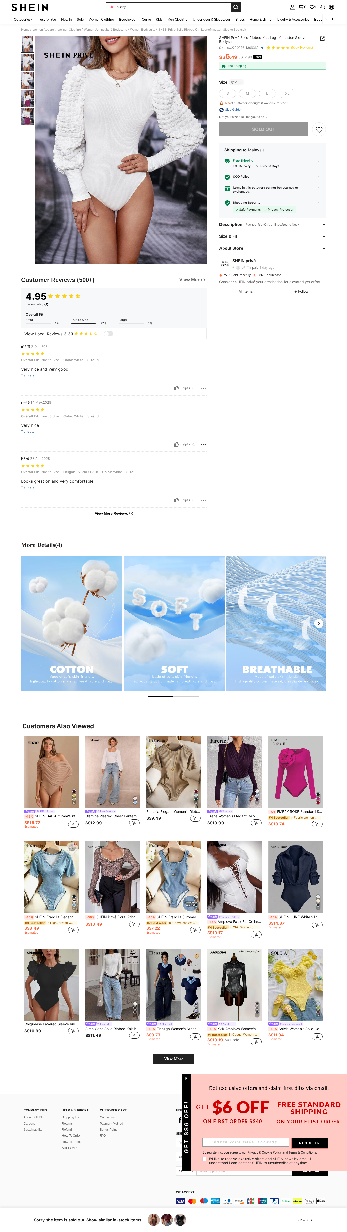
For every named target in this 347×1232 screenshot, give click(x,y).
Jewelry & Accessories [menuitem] (293, 19)
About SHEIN (33, 1117)
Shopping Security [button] (246, 203)
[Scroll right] (332, 19)
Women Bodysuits (142, 29)
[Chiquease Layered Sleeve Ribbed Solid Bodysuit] (51, 985)
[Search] (236, 7)
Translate (27, 375)
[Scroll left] (326, 19)
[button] (323, 7)
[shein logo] (29, 7)
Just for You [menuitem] (47, 19)
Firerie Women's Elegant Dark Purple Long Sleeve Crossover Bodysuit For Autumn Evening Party (234, 816)
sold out (263, 129)
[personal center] (292, 7)
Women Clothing (69, 29)
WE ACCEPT (185, 1192)
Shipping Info (71, 1117)
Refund (67, 1129)
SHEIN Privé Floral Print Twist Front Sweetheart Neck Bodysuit (113, 917)
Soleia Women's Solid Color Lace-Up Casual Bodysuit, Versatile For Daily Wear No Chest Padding (296, 1029)
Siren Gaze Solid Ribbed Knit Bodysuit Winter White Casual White (112, 1029)
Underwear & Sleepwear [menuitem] (211, 19)
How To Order (71, 1136)
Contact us (107, 1117)
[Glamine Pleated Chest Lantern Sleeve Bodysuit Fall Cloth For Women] (112, 772)
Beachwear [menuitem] (128, 19)
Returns (67, 1123)
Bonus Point (108, 1129)
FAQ (103, 1136)
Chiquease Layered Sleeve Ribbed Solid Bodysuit (51, 1024)
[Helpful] (176, 388)
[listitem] (51, 784)
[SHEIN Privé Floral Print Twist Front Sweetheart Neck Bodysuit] (112, 877)
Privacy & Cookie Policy (264, 1152)
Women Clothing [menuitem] (101, 19)
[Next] (318, 623)
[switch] (108, 333)
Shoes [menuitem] (240, 19)
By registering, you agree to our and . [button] (259, 1152)
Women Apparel (44, 29)
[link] (302, 7)
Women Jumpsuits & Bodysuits (105, 29)
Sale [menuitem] (80, 19)
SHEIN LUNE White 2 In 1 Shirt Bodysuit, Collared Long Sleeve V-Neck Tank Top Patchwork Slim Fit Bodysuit (296, 917)
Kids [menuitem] (159, 19)
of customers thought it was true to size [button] (255, 103)
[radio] (227, 93)
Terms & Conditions (302, 1152)
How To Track (71, 1142)
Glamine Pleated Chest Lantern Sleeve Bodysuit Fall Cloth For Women (112, 816)
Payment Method (111, 1123)
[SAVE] (319, 129)
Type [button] (234, 82)
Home (25, 29)
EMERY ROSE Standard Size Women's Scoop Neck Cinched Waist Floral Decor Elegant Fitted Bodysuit (296, 812)
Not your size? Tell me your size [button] (242, 117)
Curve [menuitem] (146, 19)
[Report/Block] (203, 388)
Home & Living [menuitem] (261, 19)
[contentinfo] (252, 1201)
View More (173, 1059)
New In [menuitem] (66, 19)
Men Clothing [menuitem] (177, 19)
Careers (29, 1123)
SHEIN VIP (69, 1148)
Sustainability (33, 1129)
